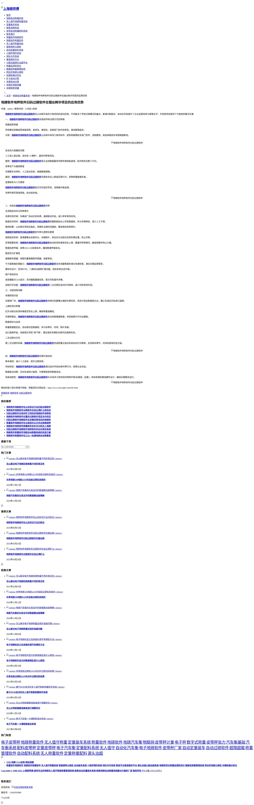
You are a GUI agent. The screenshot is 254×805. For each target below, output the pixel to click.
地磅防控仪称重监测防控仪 (172, 765)
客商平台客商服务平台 (126, 765)
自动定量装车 (193, 748)
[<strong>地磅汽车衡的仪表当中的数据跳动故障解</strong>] (34, 490)
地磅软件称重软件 (14, 40)
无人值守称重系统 (14, 44)
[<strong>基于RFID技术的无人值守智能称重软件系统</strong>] (35, 687)
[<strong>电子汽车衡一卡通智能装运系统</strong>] (30, 719)
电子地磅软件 (150, 748)
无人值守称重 (55, 742)
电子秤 (180, 742)
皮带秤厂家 (172, 748)
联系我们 (10, 34)
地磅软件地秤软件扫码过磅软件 (20, 114)
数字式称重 (196, 742)
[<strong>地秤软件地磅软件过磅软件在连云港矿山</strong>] (34, 549)
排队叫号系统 (12, 56)
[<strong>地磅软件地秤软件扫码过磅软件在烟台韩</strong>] (34, 533)
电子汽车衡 (66, 748)
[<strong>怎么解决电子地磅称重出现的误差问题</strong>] (33, 623)
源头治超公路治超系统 (148, 765)
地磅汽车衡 (132, 742)
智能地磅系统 (12, 28)
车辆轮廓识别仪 (13, 75)
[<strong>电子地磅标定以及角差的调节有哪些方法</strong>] (34, 639)
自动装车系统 (80, 765)
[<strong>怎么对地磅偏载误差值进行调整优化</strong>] (32, 703)
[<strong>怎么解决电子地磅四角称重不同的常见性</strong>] (34, 458)
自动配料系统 (28, 753)
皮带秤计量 (164, 742)
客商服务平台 (12, 59)
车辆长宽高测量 (13, 85)
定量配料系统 (87, 748)
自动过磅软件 (217, 748)
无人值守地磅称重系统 (17, 21)
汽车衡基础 (235, 742)
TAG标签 (20, 762)
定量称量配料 (75, 753)
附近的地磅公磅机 (14, 72)
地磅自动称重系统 (14, 18)
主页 (8, 96)
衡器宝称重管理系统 (15, 69)
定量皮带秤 (46, 748)
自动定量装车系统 (14, 50)
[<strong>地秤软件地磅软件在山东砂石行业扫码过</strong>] (34, 517)
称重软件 (99, 742)
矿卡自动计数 (12, 78)
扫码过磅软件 (25, 393)
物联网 (148, 742)
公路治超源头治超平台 (17, 63)
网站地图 (29, 762)
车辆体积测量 (12, 88)
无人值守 (107, 748)
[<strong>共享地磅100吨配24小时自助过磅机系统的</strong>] (34, 474)
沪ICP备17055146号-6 (152, 771)
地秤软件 (14, 393)
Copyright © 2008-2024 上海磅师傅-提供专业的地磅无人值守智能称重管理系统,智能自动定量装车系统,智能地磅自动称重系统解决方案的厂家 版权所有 (71, 771)
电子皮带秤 (10, 742)
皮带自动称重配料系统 (17, 31)
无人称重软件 (52, 753)
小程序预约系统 (13, 53)
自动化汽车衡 (127, 748)
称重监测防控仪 (13, 66)
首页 (8, 15)
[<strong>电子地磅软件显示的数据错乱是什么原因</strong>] (34, 655)
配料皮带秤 (26, 748)
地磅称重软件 (32, 742)
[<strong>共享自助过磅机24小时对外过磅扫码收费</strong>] (34, 671)
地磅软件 (5, 393)
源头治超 (95, 753)
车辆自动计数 (12, 82)
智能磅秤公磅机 (13, 47)
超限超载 (237, 748)
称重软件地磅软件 (14, 37)
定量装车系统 (12, 25)
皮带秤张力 (216, 742)
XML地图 (11, 762)
